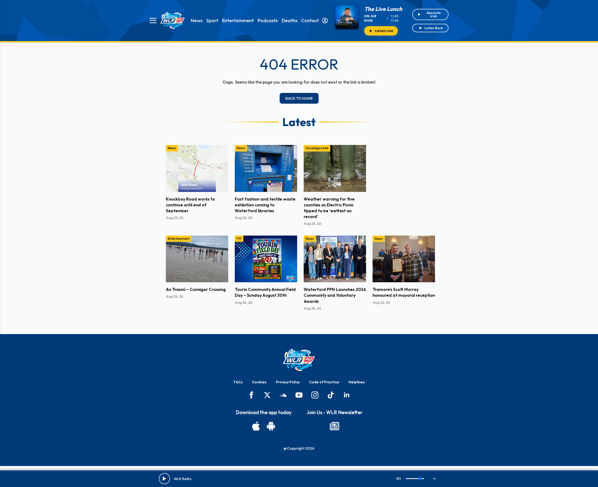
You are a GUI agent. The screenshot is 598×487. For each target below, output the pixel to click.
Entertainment (238, 20)
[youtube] (299, 395)
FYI (239, 238)
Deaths (289, 20)
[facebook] (251, 395)
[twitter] (267, 395)
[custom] (283, 395)
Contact (310, 20)
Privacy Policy (288, 382)
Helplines (357, 382)
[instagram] (314, 395)
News (197, 20)
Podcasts (267, 20)
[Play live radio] (164, 478)
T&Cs (238, 382)
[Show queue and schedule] (434, 478)
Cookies (259, 382)
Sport (212, 20)
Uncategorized (317, 148)
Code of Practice (324, 382)
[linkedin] (346, 395)
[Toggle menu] (153, 20)
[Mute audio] (398, 478)
